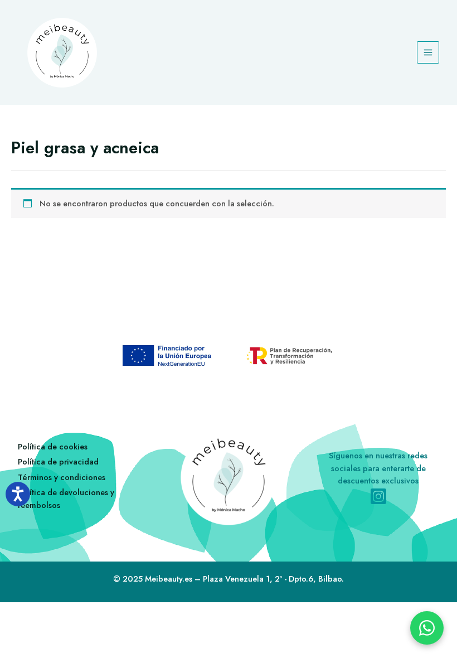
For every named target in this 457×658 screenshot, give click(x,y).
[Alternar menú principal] (428, 52)
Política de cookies (52, 446)
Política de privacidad (58, 461)
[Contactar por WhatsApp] (427, 628)
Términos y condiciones (61, 477)
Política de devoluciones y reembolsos (66, 498)
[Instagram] (378, 496)
